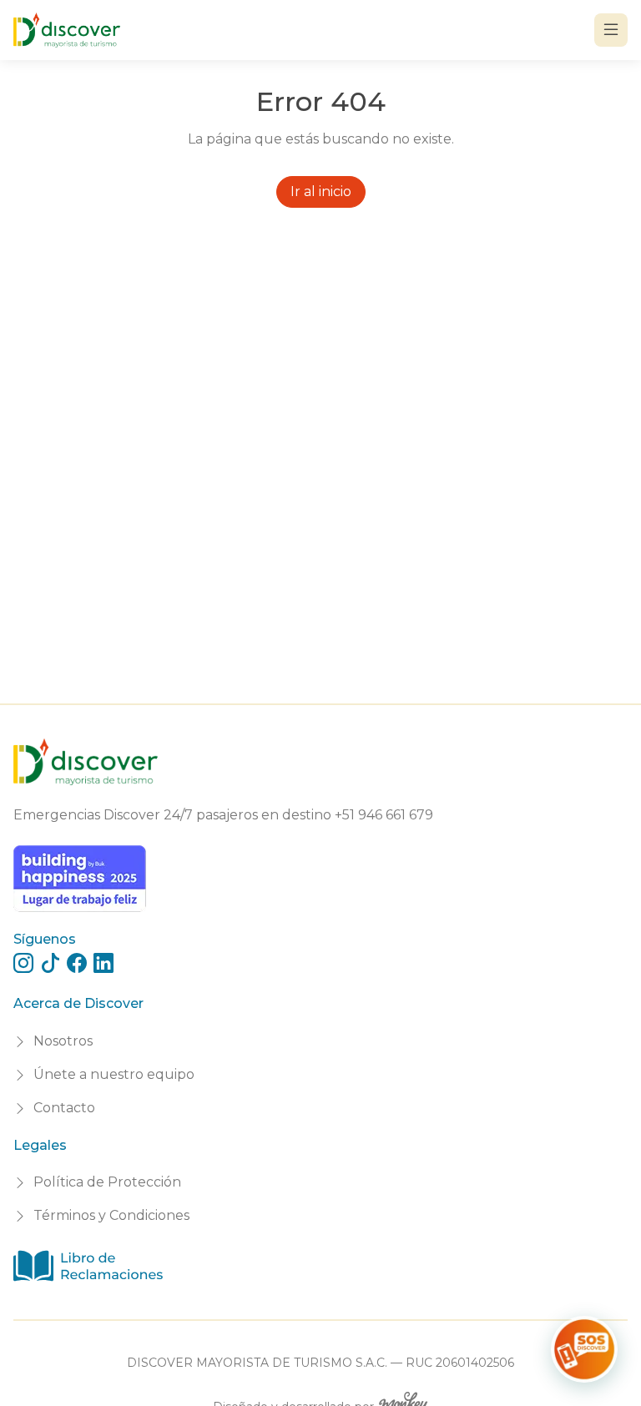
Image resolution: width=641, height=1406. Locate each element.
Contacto (64, 1108)
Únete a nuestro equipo (113, 1074)
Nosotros (63, 1041)
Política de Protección (107, 1182)
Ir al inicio (320, 191)
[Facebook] (77, 963)
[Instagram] (23, 963)
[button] (584, 1349)
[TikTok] (50, 963)
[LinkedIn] (103, 963)
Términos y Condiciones (111, 1215)
